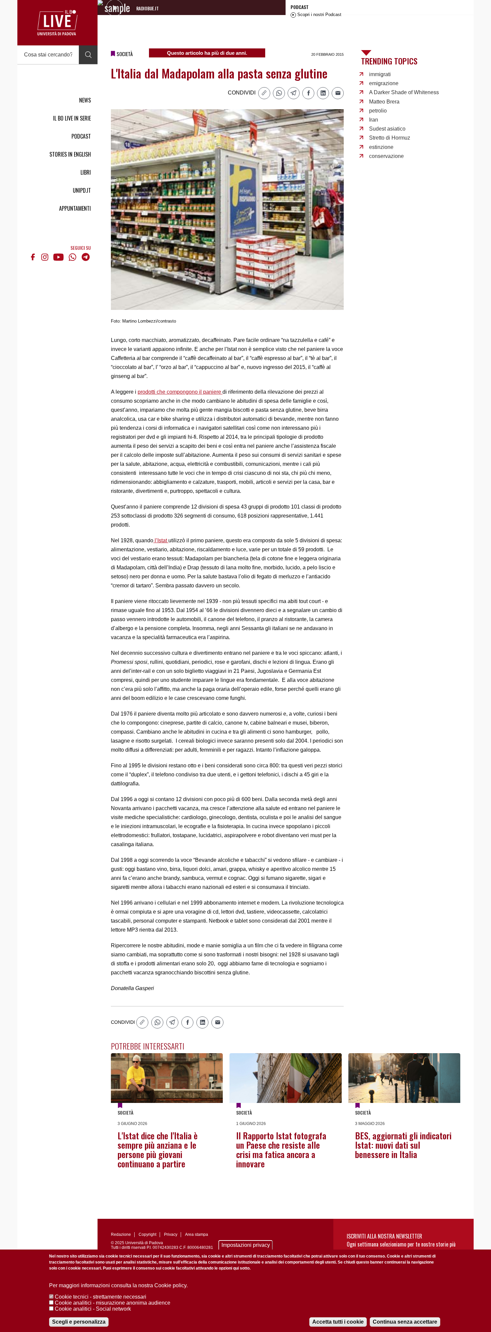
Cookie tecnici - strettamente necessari (100, 1297)
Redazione (121, 1234)
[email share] (338, 93)
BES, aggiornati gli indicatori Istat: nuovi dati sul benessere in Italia (403, 1145)
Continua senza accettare (405, 1322)
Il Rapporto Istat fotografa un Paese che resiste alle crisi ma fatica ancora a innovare (281, 1149)
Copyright (147, 1234)
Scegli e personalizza (79, 1322)
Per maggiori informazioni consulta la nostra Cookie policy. (118, 1285)
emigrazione (383, 83)
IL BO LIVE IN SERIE (72, 118)
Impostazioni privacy (245, 1245)
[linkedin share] (323, 93)
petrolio (378, 111)
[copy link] (264, 93)
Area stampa (196, 1234)
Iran (373, 120)
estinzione (381, 147)
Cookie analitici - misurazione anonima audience (112, 1303)
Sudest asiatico (387, 129)
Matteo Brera (384, 102)
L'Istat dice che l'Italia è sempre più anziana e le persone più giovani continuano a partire (158, 1149)
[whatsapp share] (279, 93)
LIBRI (85, 172)
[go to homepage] (57, 22)
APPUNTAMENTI (75, 208)
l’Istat (160, 540)
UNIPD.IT (82, 190)
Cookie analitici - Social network (93, 1309)
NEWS (85, 100)
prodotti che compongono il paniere (180, 392)
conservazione (386, 156)
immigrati (380, 74)
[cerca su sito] (88, 54)
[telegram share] (294, 93)
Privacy (170, 1234)
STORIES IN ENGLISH (70, 154)
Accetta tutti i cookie (338, 1322)
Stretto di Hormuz (389, 138)
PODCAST (81, 136)
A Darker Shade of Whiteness (404, 92)
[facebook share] (308, 93)
